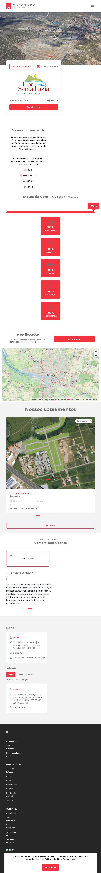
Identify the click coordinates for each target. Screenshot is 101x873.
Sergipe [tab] (25, 679)
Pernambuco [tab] (12, 679)
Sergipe (9, 800)
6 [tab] (64, 515)
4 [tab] (54, 515)
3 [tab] (49, 515)
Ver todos (50, 525)
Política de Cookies (53, 859)
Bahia (8, 780)
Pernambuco (11, 784)
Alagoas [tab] (10, 675)
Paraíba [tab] (29, 675)
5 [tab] (59, 515)
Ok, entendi (50, 867)
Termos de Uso (69, 859)
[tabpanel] (50, 38)
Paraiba (9, 789)
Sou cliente (11, 813)
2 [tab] (54, 479)
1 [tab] (50, 56)
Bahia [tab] (20, 675)
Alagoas (9, 776)
